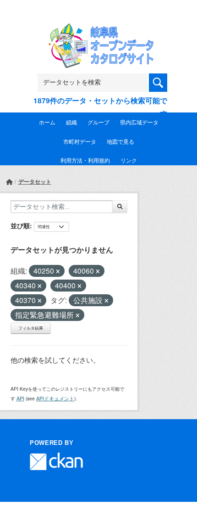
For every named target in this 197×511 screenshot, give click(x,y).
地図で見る (120, 141)
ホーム (47, 122)
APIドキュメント (55, 398)
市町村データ (79, 141)
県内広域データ (139, 122)
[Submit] (119, 206)
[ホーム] (9, 181)
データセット (34, 181)
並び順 (20, 225)
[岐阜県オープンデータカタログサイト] (98, 29)
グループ (98, 122)
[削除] (58, 271)
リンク (128, 160)
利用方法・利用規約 (85, 160)
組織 (71, 122)
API (20, 398)
